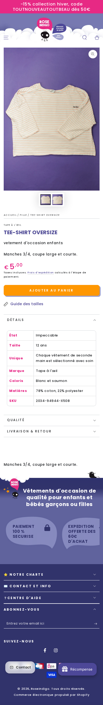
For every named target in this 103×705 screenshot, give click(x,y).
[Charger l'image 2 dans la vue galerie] (57, 199)
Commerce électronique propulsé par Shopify (52, 695)
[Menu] (6, 38)
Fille (24, 215)
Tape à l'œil (13, 225)
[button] (84, 38)
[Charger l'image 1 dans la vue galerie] (45, 199)
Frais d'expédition (40, 272)
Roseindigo (40, 689)
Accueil (10, 215)
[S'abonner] (97, 624)
